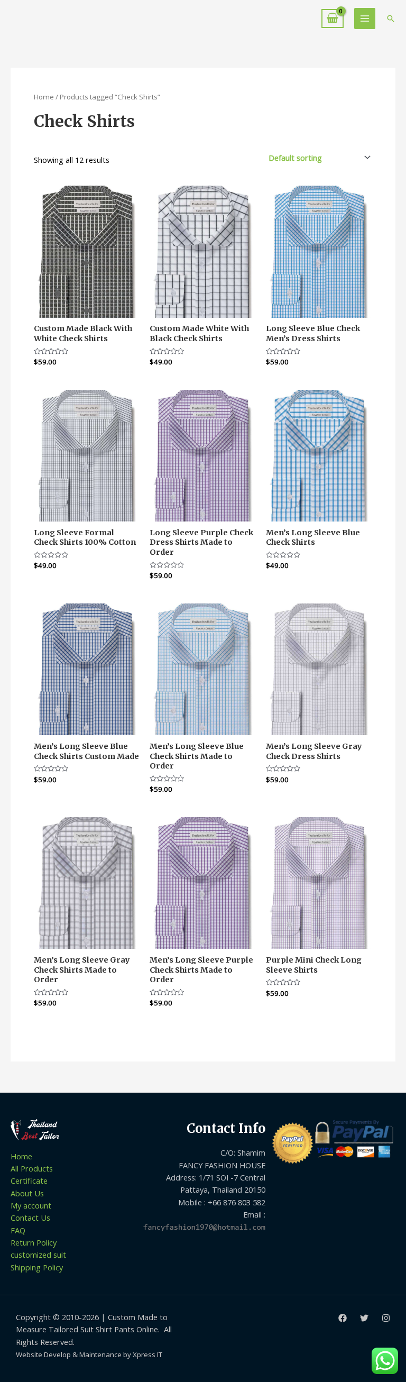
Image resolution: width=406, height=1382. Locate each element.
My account (31, 1205)
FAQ (18, 1230)
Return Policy (34, 1242)
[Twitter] (364, 1318)
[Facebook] (342, 1318)
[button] (390, 18)
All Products (32, 1168)
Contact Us (30, 1217)
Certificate (29, 1180)
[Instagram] (386, 1318)
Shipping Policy (37, 1267)
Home (44, 97)
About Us (27, 1193)
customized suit (38, 1254)
